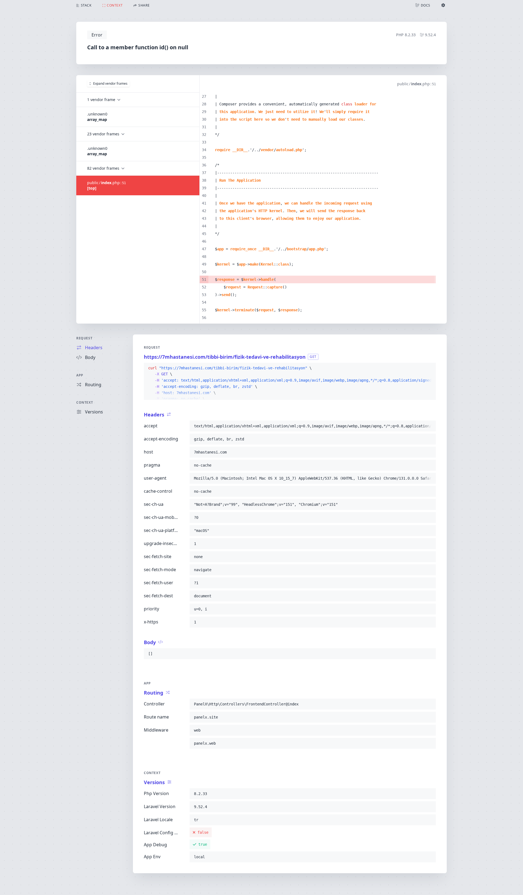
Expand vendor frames (110, 83)
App (79, 375)
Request (84, 338)
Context (84, 402)
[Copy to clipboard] (429, 368)
